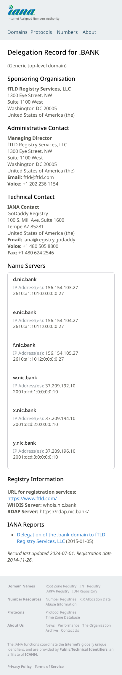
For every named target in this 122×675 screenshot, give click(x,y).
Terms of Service (49, 666)
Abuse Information (61, 604)
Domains (17, 32)
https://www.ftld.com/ (32, 498)
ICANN (31, 654)
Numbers (67, 32)
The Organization (96, 625)
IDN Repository (84, 591)
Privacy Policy (19, 666)
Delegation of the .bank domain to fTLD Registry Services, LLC (61, 537)
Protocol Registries (61, 612)
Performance (68, 625)
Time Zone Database (63, 617)
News (50, 625)
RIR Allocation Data (95, 599)
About (89, 32)
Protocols (41, 32)
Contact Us (70, 630)
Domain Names (21, 586)
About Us (15, 625)
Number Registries (61, 599)
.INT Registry (89, 586)
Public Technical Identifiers (83, 649)
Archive (52, 630)
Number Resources (24, 599)
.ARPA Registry (57, 591)
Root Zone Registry (61, 586)
